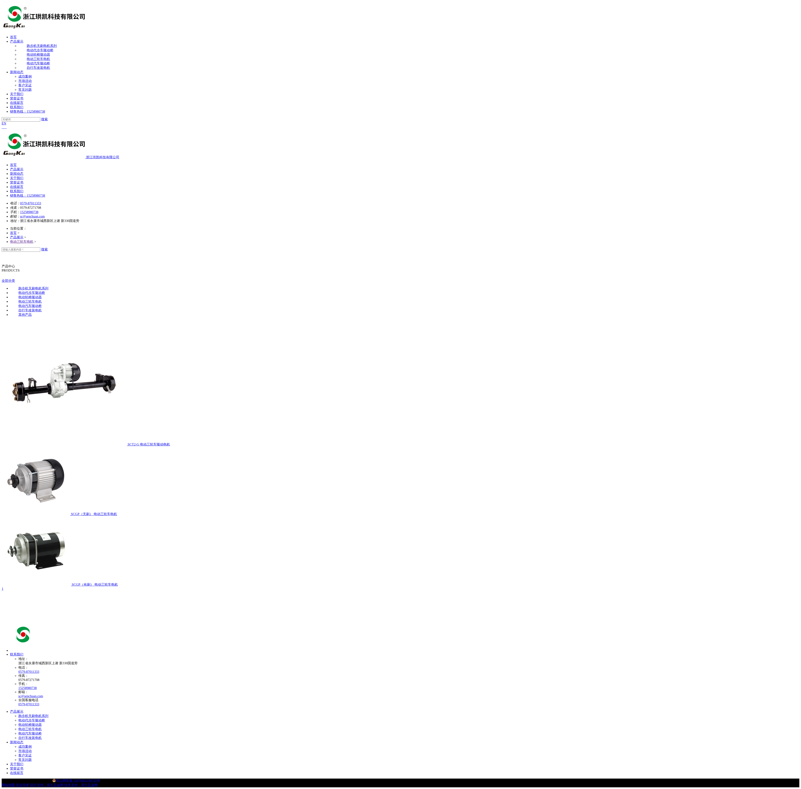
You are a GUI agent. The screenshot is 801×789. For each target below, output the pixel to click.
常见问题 (25, 89)
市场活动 (25, 81)
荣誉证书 (16, 98)
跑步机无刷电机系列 (33, 716)
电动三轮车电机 (21, 241)
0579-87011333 (30, 203)
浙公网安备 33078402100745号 (78, 780)
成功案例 (25, 76)
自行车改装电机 (30, 738)
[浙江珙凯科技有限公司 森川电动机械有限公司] (51, 650)
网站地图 (8, 785)
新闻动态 (16, 72)
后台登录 (22, 785)
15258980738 (29, 212)
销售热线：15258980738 (27, 111)
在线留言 (16, 102)
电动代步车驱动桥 (31, 720)
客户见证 (25, 85)
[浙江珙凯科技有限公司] (43, 29)
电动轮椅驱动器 (30, 724)
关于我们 (16, 94)
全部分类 (8, 280)
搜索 (44, 119)
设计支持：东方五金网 (46, 785)
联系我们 (16, 107)
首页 (13, 37)
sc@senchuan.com (32, 216)
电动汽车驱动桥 (30, 733)
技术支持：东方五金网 (81, 785)
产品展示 (16, 41)
